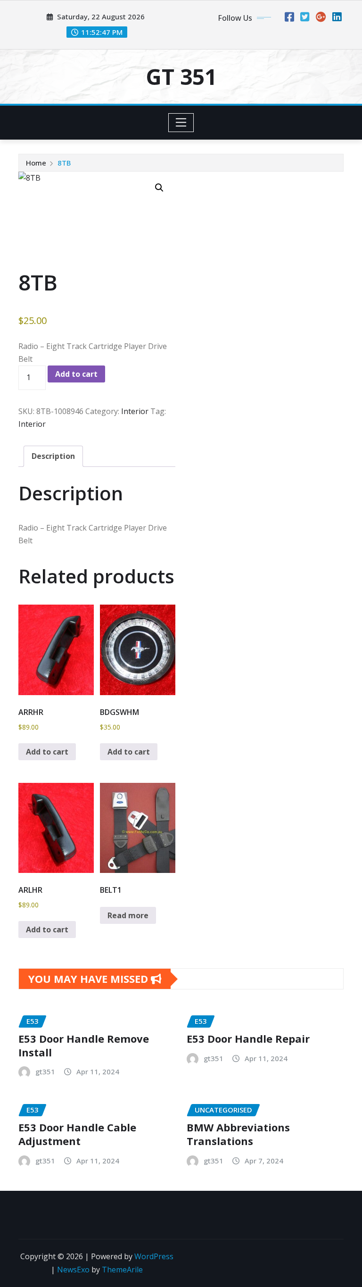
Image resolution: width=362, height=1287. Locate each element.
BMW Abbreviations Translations (238, 1134)
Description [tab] (53, 456)
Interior (134, 411)
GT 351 (181, 76)
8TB (64, 162)
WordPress (153, 1256)
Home (36, 162)
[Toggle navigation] (181, 122)
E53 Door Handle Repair (248, 1038)
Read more (127, 915)
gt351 (45, 1071)
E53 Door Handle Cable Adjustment (77, 1134)
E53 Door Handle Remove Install (83, 1045)
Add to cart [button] (47, 752)
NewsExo (73, 1269)
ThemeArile (122, 1269)
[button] (159, 187)
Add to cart (76, 374)
